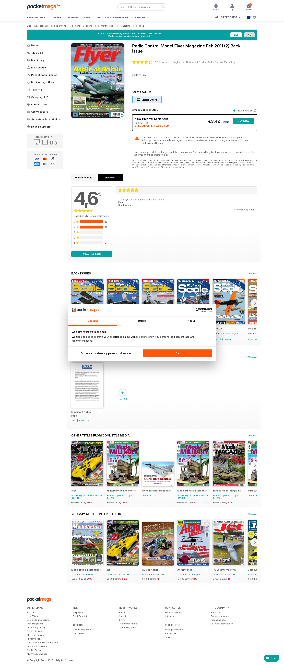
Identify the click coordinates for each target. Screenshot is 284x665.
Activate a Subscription (45, 119)
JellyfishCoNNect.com (222, 623)
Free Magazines (35, 623)
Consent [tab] (93, 320)
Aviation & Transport (113, 17)
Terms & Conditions (37, 646)
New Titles (32, 616)
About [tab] (191, 320)
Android (123, 616)
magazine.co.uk (219, 620)
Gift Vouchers (39, 111)
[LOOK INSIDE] (97, 116)
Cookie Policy (34, 650)
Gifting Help (79, 633)
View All (252, 273)
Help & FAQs (79, 612)
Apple (122, 612)
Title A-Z (36, 89)
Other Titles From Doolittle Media (100, 435)
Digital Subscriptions (37, 26)
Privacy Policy (34, 638)
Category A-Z (39, 97)
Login (168, 637)
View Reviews (92, 253)
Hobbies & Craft (79, 17)
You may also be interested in (96, 514)
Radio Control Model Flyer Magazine (112, 26)
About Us (215, 612)
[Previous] (74, 303)
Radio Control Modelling (80, 26)
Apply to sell (171, 633)
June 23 (217, 328)
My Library (37, 60)
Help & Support (40, 126)
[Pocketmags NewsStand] (43, 6)
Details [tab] (142, 320)
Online (122, 620)
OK (177, 353)
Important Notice (81, 412)
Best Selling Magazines (39, 620)
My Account (38, 67)
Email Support (80, 616)
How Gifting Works (82, 629)
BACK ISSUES (81, 273)
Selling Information (174, 629)
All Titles (31, 612)
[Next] (254, 303)
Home (35, 45)
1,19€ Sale (37, 52)
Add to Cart (226, 339)
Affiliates (169, 616)
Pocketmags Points (129, 623)
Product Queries (173, 612)
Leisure (140, 17)
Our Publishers (34, 631)
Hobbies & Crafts (58, 26)
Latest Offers (39, 104)
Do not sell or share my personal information (106, 353)
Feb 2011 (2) (138, 26)
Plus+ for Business (36, 635)
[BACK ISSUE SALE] (229, 323)
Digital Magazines (128, 627)
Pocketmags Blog (36, 627)
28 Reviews (162, 62)
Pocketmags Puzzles (44, 74)
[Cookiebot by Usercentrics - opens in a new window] (198, 310)
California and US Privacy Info (42, 642)
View (250, 339)
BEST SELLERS (36, 17)
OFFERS (56, 17)
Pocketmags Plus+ (42, 82)
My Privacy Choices (37, 654)
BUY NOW (243, 121)
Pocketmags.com (220, 616)
